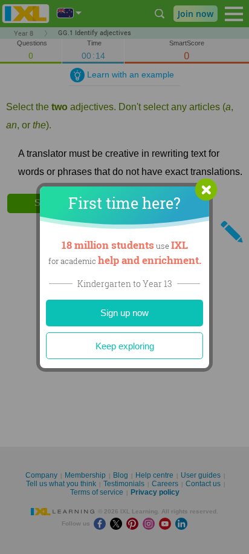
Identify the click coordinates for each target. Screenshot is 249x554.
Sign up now (124, 313)
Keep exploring (124, 346)
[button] (206, 189)
